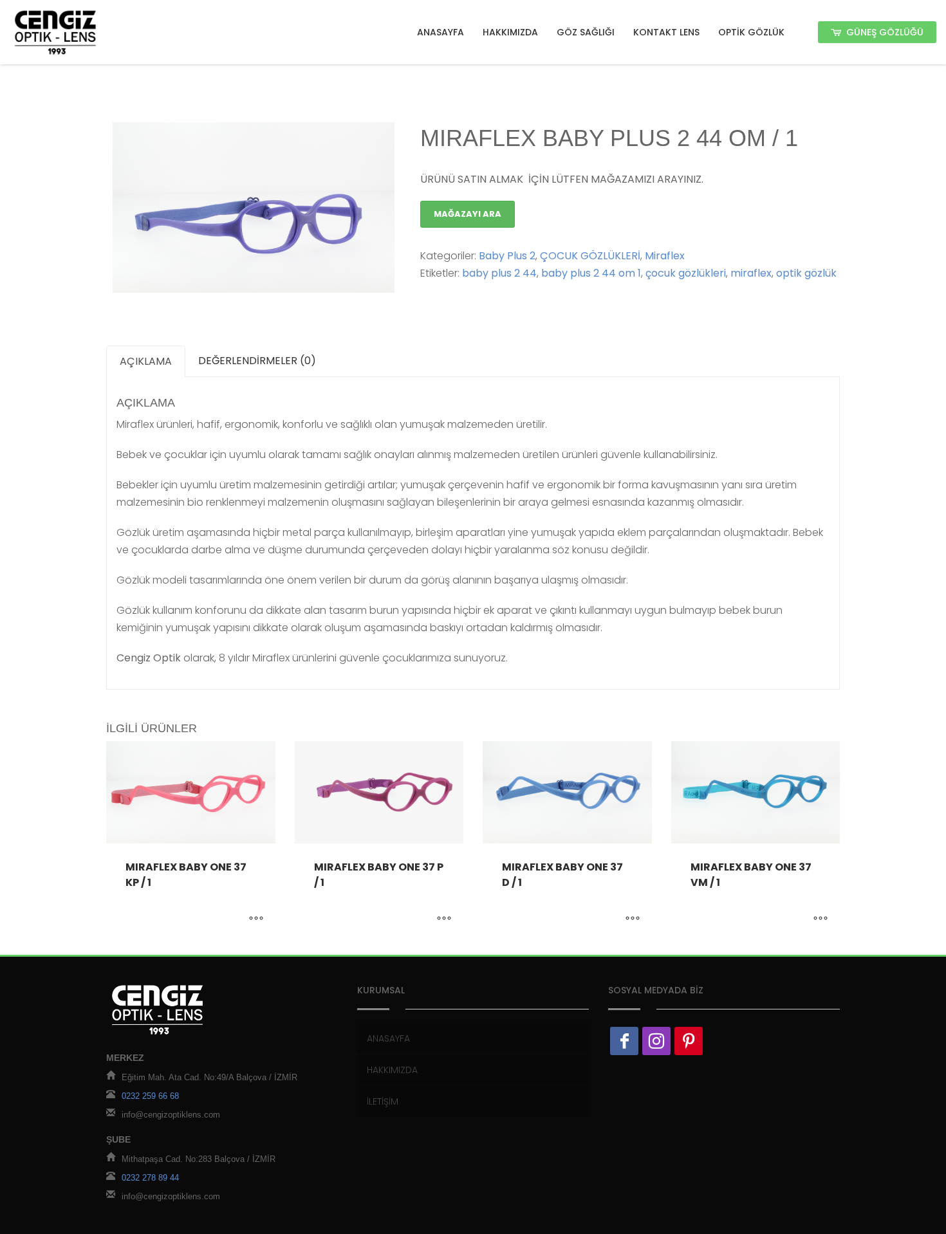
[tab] (145, 361)
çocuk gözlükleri (685, 273)
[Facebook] (624, 1041)
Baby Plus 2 (507, 255)
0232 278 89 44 (150, 1178)
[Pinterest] (688, 1041)
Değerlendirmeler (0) (257, 360)
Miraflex (665, 255)
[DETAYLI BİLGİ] (256, 919)
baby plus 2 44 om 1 (591, 273)
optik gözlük (806, 273)
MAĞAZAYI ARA (467, 214)
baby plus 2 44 (499, 273)
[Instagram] (656, 1041)
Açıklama (146, 361)
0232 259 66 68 (150, 1096)
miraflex (751, 273)
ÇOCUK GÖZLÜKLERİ (590, 255)
